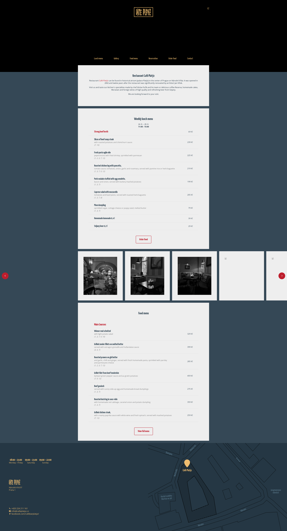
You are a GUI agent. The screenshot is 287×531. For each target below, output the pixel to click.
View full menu (143, 431)
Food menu (134, 58)
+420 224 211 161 (19, 508)
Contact (190, 58)
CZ (208, 8)
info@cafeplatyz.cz (20, 511)
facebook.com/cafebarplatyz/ (25, 513)
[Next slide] (281, 275)
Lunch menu (98, 58)
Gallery (116, 58)
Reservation (153, 58)
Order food (172, 58)
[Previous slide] (5, 275)
